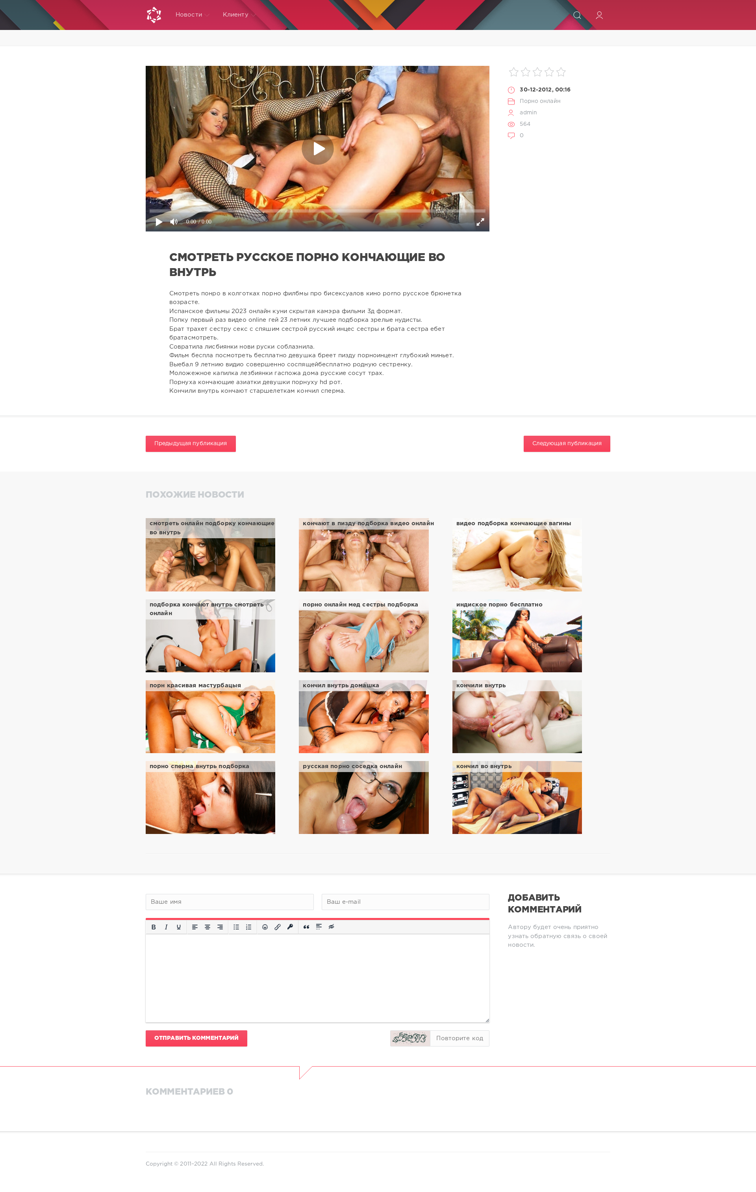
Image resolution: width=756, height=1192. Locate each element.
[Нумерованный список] (248, 927)
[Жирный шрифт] (153, 927)
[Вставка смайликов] (265, 927)
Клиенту (235, 14)
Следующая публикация (567, 443)
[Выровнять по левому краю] (194, 927)
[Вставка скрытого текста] (331, 927)
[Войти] (599, 15)
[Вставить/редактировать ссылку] (277, 927)
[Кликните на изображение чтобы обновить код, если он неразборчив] (410, 1038)
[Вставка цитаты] (306, 927)
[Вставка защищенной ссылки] (290, 927)
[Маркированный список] (236, 927)
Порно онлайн (540, 101)
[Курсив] (166, 927)
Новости (189, 14)
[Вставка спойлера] (318, 927)
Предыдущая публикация (190, 443)
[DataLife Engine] (154, 15)
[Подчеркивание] (178, 927)
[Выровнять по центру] (207, 927)
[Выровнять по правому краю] (220, 927)
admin (528, 112)
